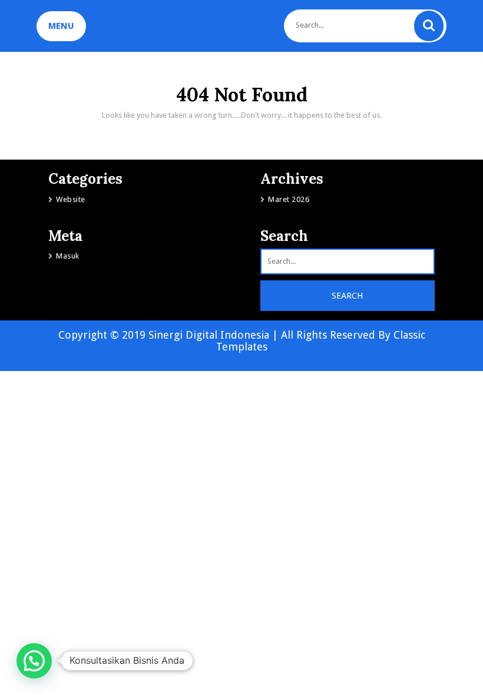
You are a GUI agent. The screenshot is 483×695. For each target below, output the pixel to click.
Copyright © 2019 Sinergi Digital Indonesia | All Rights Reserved (218, 335)
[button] (34, 661)
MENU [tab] (61, 26)
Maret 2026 (288, 199)
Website (70, 199)
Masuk (68, 255)
